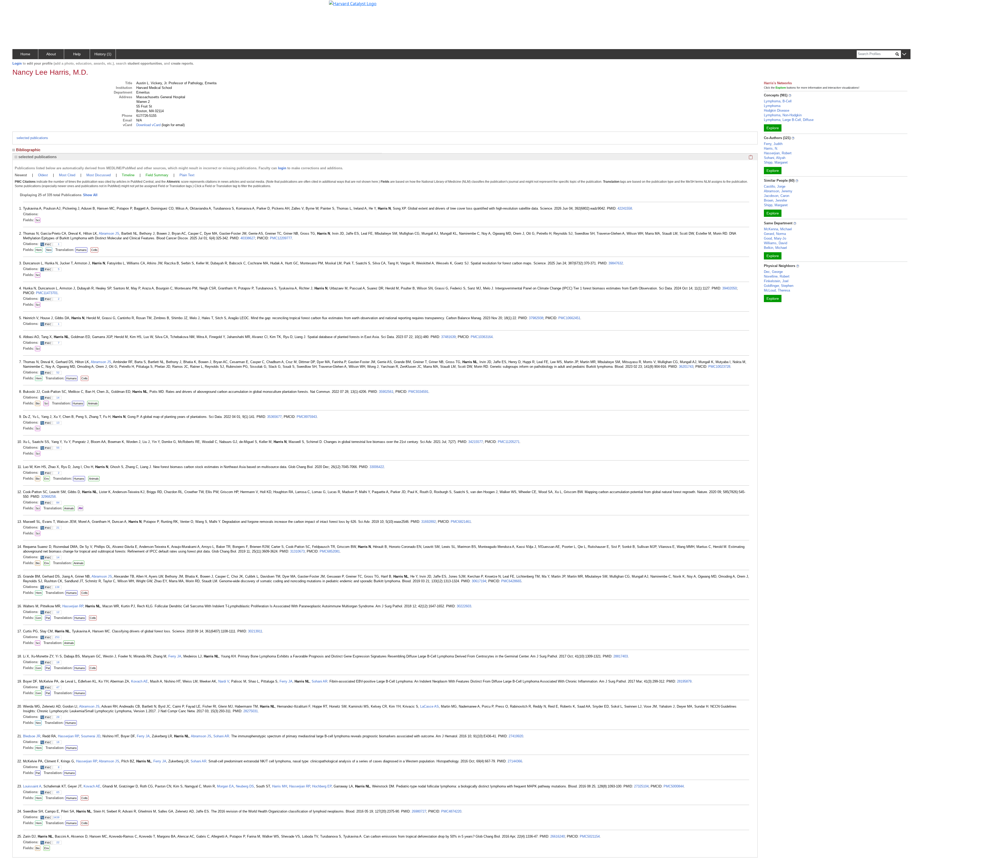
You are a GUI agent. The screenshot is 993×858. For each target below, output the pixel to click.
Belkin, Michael (775, 248)
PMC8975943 (307, 417)
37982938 (536, 318)
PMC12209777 (281, 238)
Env (46, 478)
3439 (56, 817)
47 (57, 687)
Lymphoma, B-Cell (778, 101)
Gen (38, 617)
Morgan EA (225, 786)
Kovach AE (139, 681)
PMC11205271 (509, 442)
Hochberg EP (322, 786)
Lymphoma (772, 106)
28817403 (620, 656)
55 (57, 447)
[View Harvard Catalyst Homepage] (353, 3)
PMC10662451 (569, 318)
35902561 (386, 392)
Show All (90, 195)
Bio (38, 403)
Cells (94, 249)
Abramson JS (109, 233)
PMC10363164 (482, 337)
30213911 (255, 631)
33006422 (377, 467)
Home (25, 54)
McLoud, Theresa (777, 290)
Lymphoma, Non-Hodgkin (783, 115)
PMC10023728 (719, 367)
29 (57, 717)
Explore (772, 128)
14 (57, 397)
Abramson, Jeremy (778, 191)
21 (57, 527)
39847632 (615, 263)
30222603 (464, 606)
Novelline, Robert (776, 276)
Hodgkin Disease (776, 110)
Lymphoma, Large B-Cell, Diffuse (789, 120)
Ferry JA (174, 656)
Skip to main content (21, 6)
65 (57, 792)
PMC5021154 (590, 836)
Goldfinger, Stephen (778, 286)
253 (57, 637)
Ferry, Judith (773, 144)
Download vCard (148, 125)
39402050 (729, 288)
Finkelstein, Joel (776, 281)
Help (77, 54)
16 (57, 742)
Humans (81, 249)
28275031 (250, 711)
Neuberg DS (245, 786)
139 (57, 587)
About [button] (51, 54)
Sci (38, 220)
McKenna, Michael (778, 229)
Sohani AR (319, 681)
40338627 (247, 238)
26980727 (419, 811)
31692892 (428, 522)
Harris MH (279, 786)
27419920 (516, 736)
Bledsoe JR (31, 736)
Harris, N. (771, 148)
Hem (39, 249)
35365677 (274, 417)
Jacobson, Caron (776, 196)
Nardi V (223, 681)
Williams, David (775, 243)
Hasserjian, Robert (778, 153)
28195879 (684, 681)
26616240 (557, 836)
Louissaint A (32, 786)
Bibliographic (28, 150)
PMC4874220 (451, 811)
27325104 (641, 786)
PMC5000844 (674, 786)
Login (17, 63)
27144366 (515, 761)
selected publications (32, 138)
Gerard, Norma (775, 234)
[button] (904, 54)
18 (57, 662)
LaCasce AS (429, 706)
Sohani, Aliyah (774, 158)
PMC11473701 (47, 293)
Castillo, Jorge (774, 186)
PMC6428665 (511, 581)
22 (57, 842)
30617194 (479, 581)
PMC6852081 (330, 551)
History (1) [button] (102, 54)
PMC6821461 (461, 522)
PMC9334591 (418, 392)
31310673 (297, 551)
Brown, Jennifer (775, 200)
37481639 (448, 337)
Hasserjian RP (72, 606)
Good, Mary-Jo (775, 238)
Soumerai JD (90, 736)
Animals (93, 403)
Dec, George (773, 272)
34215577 (475, 442)
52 (57, 372)
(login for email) (173, 125)
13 (57, 422)
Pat (48, 617)
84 (57, 502)
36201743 (686, 367)
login (282, 168)
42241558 (625, 208)
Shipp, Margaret (776, 162)
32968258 (48, 497)
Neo (48, 249)
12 (57, 612)
